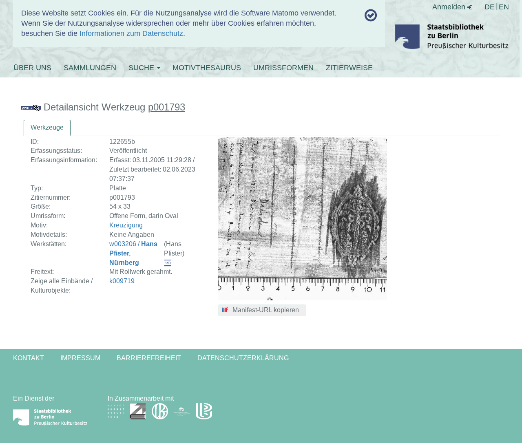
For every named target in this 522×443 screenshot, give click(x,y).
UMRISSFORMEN (283, 68)
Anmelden (449, 7)
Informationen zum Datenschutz (131, 33)
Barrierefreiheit (149, 358)
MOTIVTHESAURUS (207, 68)
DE (489, 7)
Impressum (80, 358)
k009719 (122, 281)
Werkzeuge (47, 127)
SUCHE (142, 68)
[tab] (47, 128)
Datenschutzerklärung (243, 358)
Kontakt (28, 358)
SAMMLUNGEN (90, 68)
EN (504, 7)
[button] (262, 310)
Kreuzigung (126, 225)
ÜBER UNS (32, 68)
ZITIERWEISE (349, 68)
